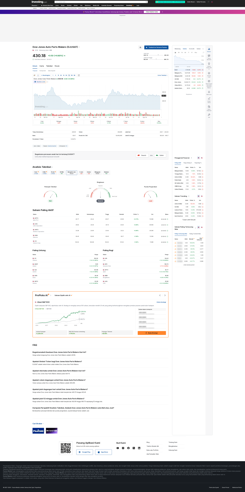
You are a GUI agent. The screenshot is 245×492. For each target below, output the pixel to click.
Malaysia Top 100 (180, 73)
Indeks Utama (43, 8)
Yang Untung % (187, 163)
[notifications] (208, 2)
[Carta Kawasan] (38, 75)
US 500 (177, 79)
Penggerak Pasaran (182, 158)
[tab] (36, 172)
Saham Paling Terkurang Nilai (184, 228)
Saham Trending (181, 196)
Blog (148, 442)
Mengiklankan (173, 446)
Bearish (143, 155)
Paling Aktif (178, 163)
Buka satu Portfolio (152, 450)
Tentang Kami (173, 442)
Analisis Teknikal (42, 167)
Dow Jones (178, 82)
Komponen (43, 70)
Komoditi (191, 48)
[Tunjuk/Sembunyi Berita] (79, 75)
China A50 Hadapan (180, 85)
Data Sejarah (51, 70)
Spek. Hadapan (91, 8)
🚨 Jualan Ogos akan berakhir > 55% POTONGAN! (170, 2)
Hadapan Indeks (61, 8)
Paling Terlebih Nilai (195, 233)
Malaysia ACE (178, 76)
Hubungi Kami (173, 450)
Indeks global (81, 8)
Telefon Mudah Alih (153, 446)
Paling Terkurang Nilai (181, 233)
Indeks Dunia (52, 8)
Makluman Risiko (237, 487)
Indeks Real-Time (72, 8)
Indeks (35, 8)
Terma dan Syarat (214, 487)
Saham (198, 48)
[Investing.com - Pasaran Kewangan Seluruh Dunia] (39, 2)
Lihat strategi (161, 302)
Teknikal (49, 66)
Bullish (162, 155)
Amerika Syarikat (52, 146)
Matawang (177, 48)
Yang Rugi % (197, 163)
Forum (57, 66)
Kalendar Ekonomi (107, 5)
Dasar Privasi (225, 487)
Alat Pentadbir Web (153, 454)
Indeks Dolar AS (179, 88)
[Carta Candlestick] (34, 75)
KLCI (176, 70)
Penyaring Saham (119, 5)
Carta (42, 66)
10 (66, 146)
